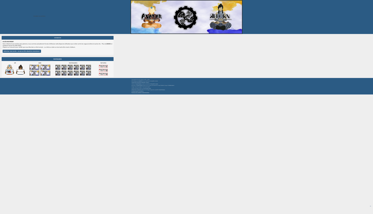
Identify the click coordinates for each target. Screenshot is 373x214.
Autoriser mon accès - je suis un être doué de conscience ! (21, 51)
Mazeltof (153, 84)
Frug (148, 89)
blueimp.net (140, 89)
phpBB (140, 81)
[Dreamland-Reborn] (9, 69)
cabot (156, 84)
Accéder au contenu (39, 16)
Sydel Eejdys (139, 84)
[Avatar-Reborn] (34, 67)
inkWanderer (171, 85)
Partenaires (57, 59)
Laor (159, 85)
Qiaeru (147, 82)
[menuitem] (135, 91)
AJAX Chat (134, 89)
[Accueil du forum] (186, 17)
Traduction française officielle (138, 82)
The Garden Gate (147, 88)
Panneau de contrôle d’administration (140, 92)
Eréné (162, 85)
